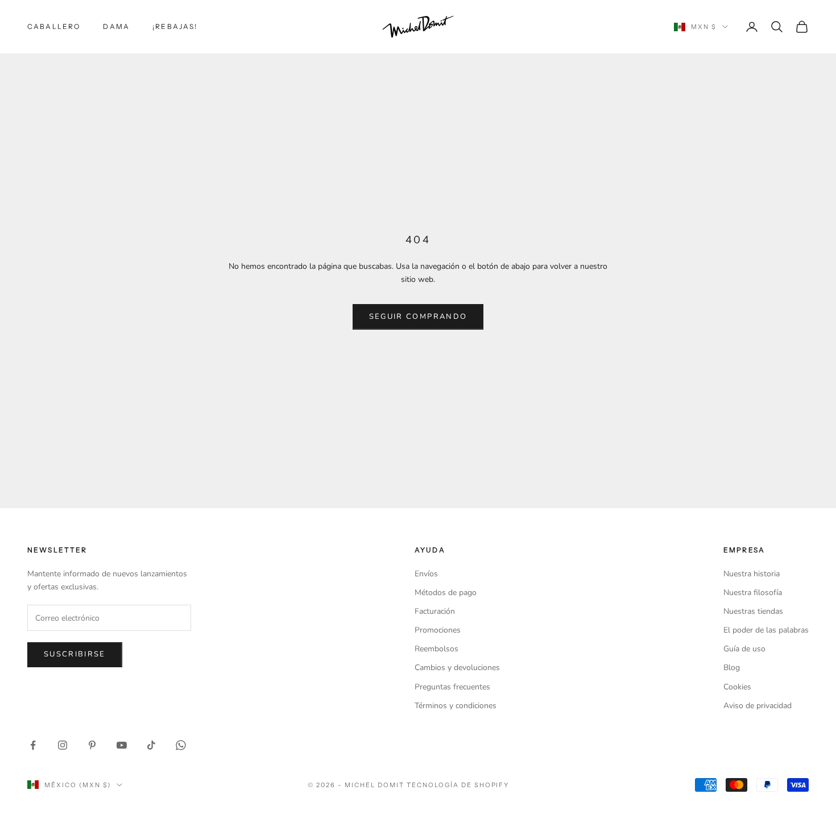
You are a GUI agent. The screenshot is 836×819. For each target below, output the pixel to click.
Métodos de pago (446, 592)
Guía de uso (744, 648)
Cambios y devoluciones (457, 667)
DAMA (116, 26)
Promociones (438, 630)
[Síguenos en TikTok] (151, 745)
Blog (731, 667)
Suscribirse (75, 654)
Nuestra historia (751, 573)
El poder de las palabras (766, 630)
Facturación (435, 611)
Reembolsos (436, 648)
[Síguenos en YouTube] (121, 745)
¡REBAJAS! (174, 26)
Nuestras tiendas (753, 611)
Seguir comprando (418, 316)
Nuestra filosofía (752, 592)
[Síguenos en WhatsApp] (181, 745)
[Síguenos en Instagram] (62, 745)
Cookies (737, 686)
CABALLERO (53, 26)
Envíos (426, 573)
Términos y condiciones (455, 705)
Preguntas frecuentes (452, 686)
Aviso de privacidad (757, 705)
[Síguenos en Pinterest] (92, 745)
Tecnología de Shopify (458, 785)
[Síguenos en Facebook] (33, 745)
